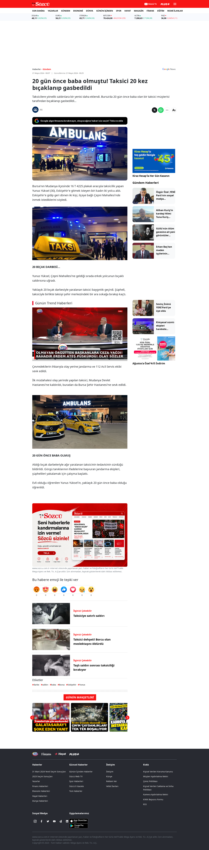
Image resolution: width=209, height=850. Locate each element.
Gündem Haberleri (146, 183)
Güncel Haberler (78, 764)
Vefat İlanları (112, 786)
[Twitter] (48, 821)
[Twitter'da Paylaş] (154, 110)
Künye (109, 776)
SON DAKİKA (38, 10)
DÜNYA (89, 10)
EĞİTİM (160, 10)
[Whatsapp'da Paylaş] (161, 110)
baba (53, 684)
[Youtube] (54, 821)
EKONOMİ (78, 10)
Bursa (62, 684)
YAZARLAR (53, 10)
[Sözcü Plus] (74, 754)
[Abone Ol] (169, 69)
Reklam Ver (111, 781)
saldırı (45, 684)
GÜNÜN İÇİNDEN (104, 10)
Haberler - (37, 69)
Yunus (82, 684)
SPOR (118, 10)
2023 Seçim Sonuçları (42, 776)
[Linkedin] (67, 821)
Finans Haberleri (40, 786)
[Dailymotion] (61, 821)
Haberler (37, 764)
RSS (145, 804)
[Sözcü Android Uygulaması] (78, 825)
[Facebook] (41, 821)
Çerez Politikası (150, 781)
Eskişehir (72, 684)
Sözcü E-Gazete (76, 786)
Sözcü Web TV (75, 776)
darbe (36, 684)
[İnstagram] (35, 821)
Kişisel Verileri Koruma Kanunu (158, 771)
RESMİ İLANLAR (175, 10)
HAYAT (127, 10)
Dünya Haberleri (40, 801)
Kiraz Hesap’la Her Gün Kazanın (151, 175)
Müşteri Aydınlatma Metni (155, 776)
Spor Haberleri (76, 781)
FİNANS (150, 10)
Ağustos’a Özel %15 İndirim (149, 363)
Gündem (47, 69)
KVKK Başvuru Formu (153, 799)
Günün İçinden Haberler (81, 771)
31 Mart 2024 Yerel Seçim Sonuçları (49, 771)
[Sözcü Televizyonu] (35, 754)
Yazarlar (36, 781)
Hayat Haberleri (39, 796)
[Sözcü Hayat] (60, 754)
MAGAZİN (138, 10)
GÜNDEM (65, 10)
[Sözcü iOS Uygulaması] (78, 820)
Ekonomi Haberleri (41, 791)
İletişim (109, 771)
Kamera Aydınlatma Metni (155, 794)
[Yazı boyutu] (174, 110)
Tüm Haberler (75, 791)
